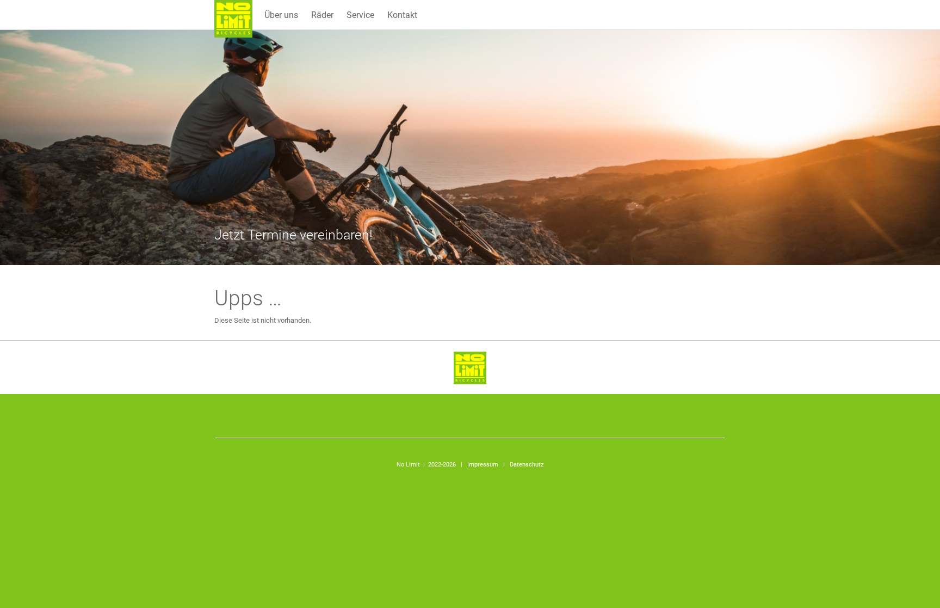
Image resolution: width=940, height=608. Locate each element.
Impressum (482, 464)
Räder (322, 15)
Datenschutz (526, 464)
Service (360, 15)
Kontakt (402, 15)
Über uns (281, 15)
